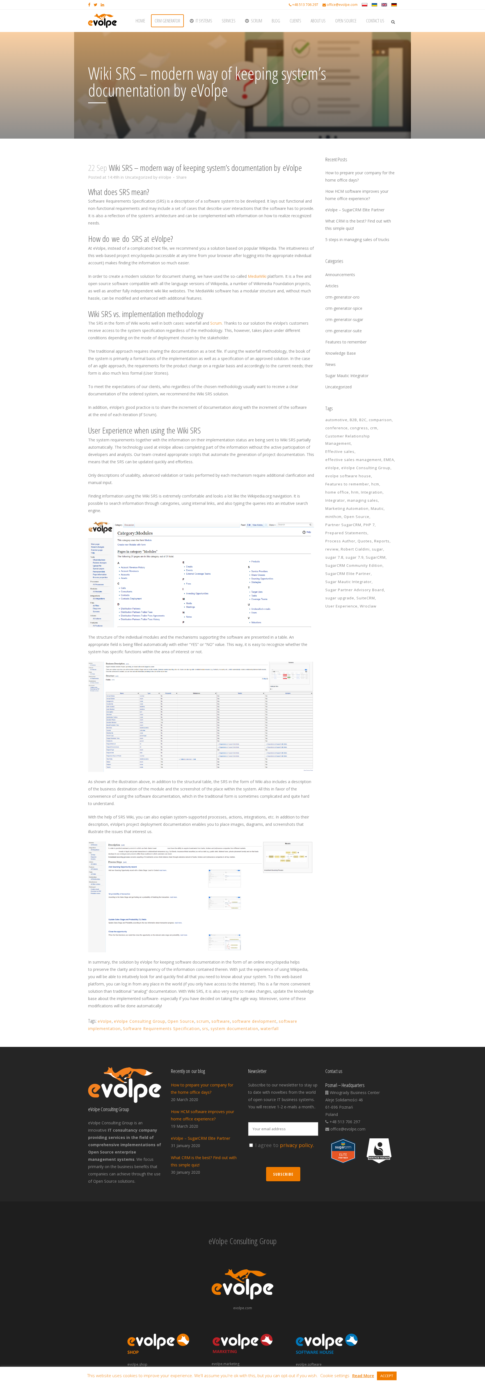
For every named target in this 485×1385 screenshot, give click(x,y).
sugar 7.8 (334, 557)
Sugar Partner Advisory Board (354, 589)
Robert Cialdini (355, 549)
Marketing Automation (347, 508)
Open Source (181, 1021)
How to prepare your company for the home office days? (202, 1088)
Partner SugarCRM (343, 524)
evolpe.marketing (225, 1363)
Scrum (216, 323)
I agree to (284, 1145)
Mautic (377, 508)
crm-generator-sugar (344, 319)
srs (205, 1028)
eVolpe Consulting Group (139, 1021)
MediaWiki (257, 276)
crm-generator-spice (343, 308)
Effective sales (339, 451)
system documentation (234, 1028)
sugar (377, 549)
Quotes (365, 541)
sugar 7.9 (354, 557)
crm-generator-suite (343, 330)
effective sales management (353, 459)
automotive (336, 419)
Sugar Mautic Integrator (347, 375)
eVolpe (165, 177)
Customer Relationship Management (347, 440)
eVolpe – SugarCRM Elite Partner (355, 209)
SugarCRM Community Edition (354, 565)
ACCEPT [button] (386, 1375)
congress (359, 427)
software (220, 1021)
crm (373, 427)
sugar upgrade (339, 597)
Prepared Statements (346, 532)
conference (336, 427)
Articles (331, 285)
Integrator (335, 500)
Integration (372, 492)
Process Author (340, 541)
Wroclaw (368, 606)
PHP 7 (369, 524)
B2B (353, 419)
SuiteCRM (365, 597)
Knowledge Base (340, 353)
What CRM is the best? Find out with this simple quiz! (204, 1161)
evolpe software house (348, 475)
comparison (380, 419)
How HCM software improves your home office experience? (202, 1115)
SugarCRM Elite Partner (348, 573)
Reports (382, 541)
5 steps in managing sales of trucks (357, 239)
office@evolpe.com (342, 4)
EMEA (389, 459)
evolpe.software (309, 1364)
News (330, 364)
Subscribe (283, 1174)
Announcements (340, 274)
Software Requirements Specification (161, 1028)
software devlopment (254, 1021)
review (331, 549)
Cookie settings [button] (334, 1375)
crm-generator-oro (342, 297)
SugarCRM (376, 557)
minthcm (333, 516)
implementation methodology (162, 314)
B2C (363, 419)
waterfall (269, 1028)
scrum (202, 1021)
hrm (355, 492)
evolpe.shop (137, 1364)
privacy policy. (297, 1145)
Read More (363, 1375)
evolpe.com (242, 1308)
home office (337, 492)
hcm (375, 484)
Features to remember (346, 342)
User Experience (341, 606)
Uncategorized (138, 177)
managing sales (362, 500)
